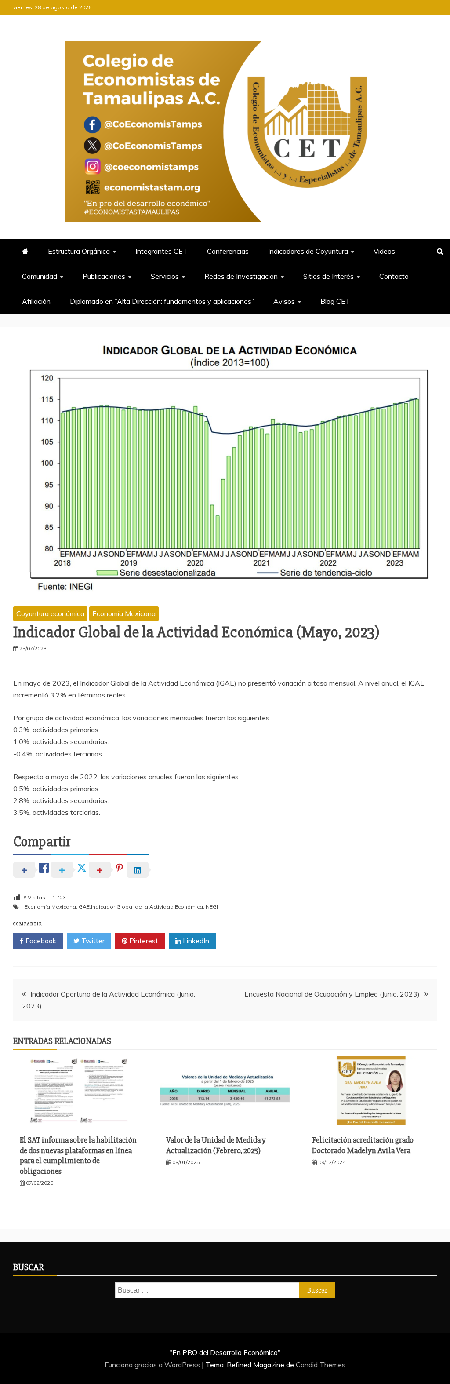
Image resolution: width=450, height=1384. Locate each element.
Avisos (284, 301)
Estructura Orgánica (79, 251)
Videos (384, 251)
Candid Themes (320, 1364)
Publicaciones (104, 276)
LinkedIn (195, 940)
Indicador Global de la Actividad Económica (147, 906)
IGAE (83, 906)
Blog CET (335, 301)
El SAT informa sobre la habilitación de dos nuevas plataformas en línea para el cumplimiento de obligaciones (78, 1155)
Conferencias (228, 251)
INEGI (211, 906)
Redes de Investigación (241, 276)
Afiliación (36, 301)
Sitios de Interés (328, 276)
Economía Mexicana (124, 613)
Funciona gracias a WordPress (153, 1364)
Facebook (40, 940)
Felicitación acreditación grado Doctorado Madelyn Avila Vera (363, 1145)
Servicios (165, 276)
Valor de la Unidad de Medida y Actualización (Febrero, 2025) (216, 1145)
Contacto (394, 276)
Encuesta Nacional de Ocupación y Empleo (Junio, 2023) (332, 994)
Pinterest (142, 940)
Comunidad (39, 276)
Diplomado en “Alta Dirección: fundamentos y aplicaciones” (162, 301)
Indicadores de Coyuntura (308, 251)
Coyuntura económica (50, 613)
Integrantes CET (161, 251)
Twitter (92, 940)
